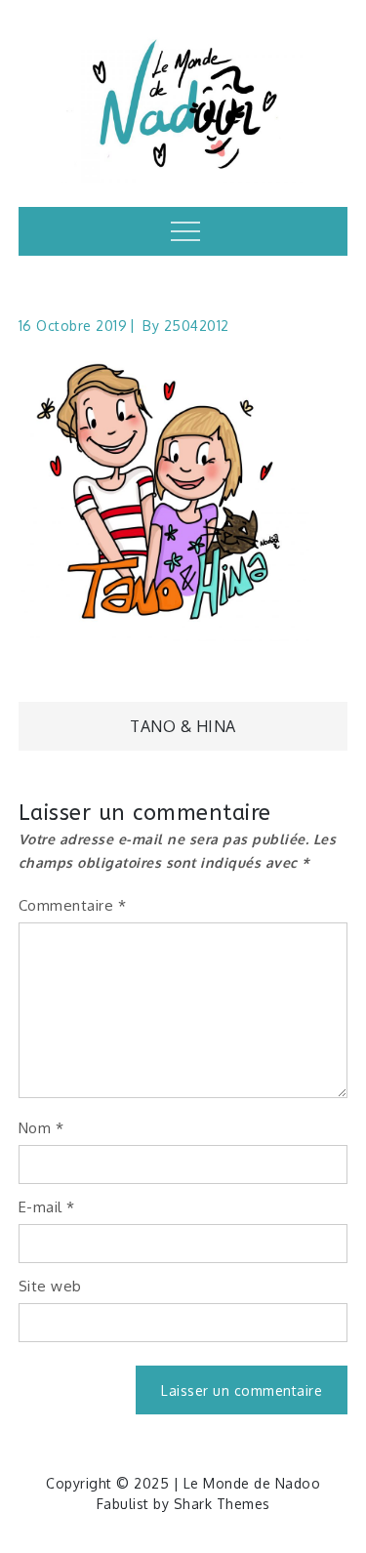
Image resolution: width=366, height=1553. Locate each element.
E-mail (47, 1207)
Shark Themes (222, 1503)
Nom (41, 1128)
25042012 (196, 325)
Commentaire (73, 905)
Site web (50, 1286)
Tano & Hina (183, 726)
